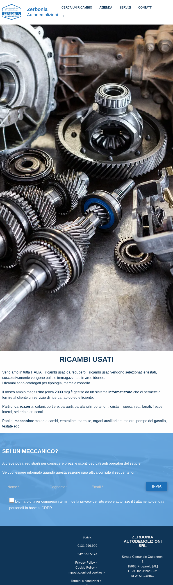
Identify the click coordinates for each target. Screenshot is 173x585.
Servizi (125, 7)
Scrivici (86, 537)
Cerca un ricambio (76, 7)
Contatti (145, 7)
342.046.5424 (86, 554)
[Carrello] (62, 16)
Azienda (105, 7)
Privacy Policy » (86, 562)
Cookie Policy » (86, 567)
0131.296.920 (86, 545)
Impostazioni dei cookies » (86, 572)
